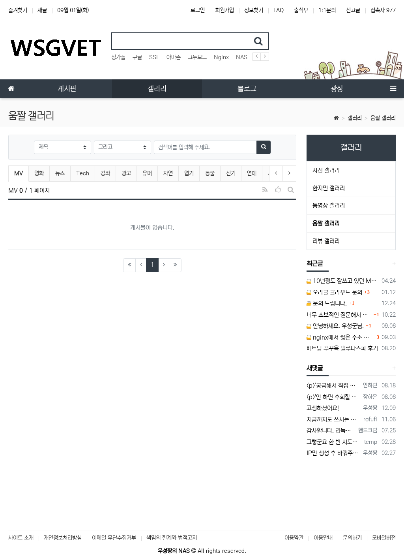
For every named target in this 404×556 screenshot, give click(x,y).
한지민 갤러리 (328, 188)
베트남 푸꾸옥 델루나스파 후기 (342, 348)
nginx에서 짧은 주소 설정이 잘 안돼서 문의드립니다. (341, 337)
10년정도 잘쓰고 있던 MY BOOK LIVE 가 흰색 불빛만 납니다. (345, 281)
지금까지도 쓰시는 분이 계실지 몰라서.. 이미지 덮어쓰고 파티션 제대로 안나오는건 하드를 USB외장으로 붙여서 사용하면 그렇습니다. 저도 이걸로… (334, 419)
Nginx (221, 57)
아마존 (173, 57)
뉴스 (60, 173)
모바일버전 (384, 538)
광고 (126, 173)
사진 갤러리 (326, 170)
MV (21, 173)
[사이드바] (393, 88)
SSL (154, 57)
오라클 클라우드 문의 (336, 292)
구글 (137, 57)
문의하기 (352, 538)
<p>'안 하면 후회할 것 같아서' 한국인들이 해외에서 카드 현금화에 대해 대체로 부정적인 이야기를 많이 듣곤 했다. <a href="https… (333, 397)
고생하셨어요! (323, 408)
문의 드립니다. (329, 303)
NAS (241, 57)
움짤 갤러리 (383, 118)
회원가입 (224, 10)
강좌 (105, 173)
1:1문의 (327, 10)
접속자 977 (383, 10)
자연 (168, 173)
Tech (82, 173)
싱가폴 (118, 57)
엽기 (189, 173)
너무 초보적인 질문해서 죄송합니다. (339, 315)
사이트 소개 (21, 538)
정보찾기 (253, 10)
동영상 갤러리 (328, 205)
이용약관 (293, 538)
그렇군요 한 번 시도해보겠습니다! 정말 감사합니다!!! (334, 442)
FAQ (278, 10)
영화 (39, 173)
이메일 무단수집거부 (114, 538)
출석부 (301, 10)
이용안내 (323, 538)
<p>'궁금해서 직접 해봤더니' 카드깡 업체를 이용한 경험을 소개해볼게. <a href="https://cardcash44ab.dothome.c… (333, 385)
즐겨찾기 (17, 10)
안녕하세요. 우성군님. (337, 326)
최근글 (315, 263)
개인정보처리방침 (63, 538)
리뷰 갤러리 (326, 241)
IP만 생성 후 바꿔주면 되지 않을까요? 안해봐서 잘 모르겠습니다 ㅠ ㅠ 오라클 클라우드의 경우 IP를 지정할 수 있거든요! (333, 453)
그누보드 (197, 57)
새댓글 (315, 368)
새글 (42, 10)
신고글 (353, 10)
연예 (251, 173)
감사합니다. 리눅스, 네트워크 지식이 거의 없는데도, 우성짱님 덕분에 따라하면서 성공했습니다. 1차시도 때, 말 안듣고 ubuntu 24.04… (331, 430)
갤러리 (355, 118)
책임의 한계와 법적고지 (171, 538)
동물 (210, 173)
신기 (231, 173)
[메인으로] (11, 88)
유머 (147, 173)
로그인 (198, 10)
